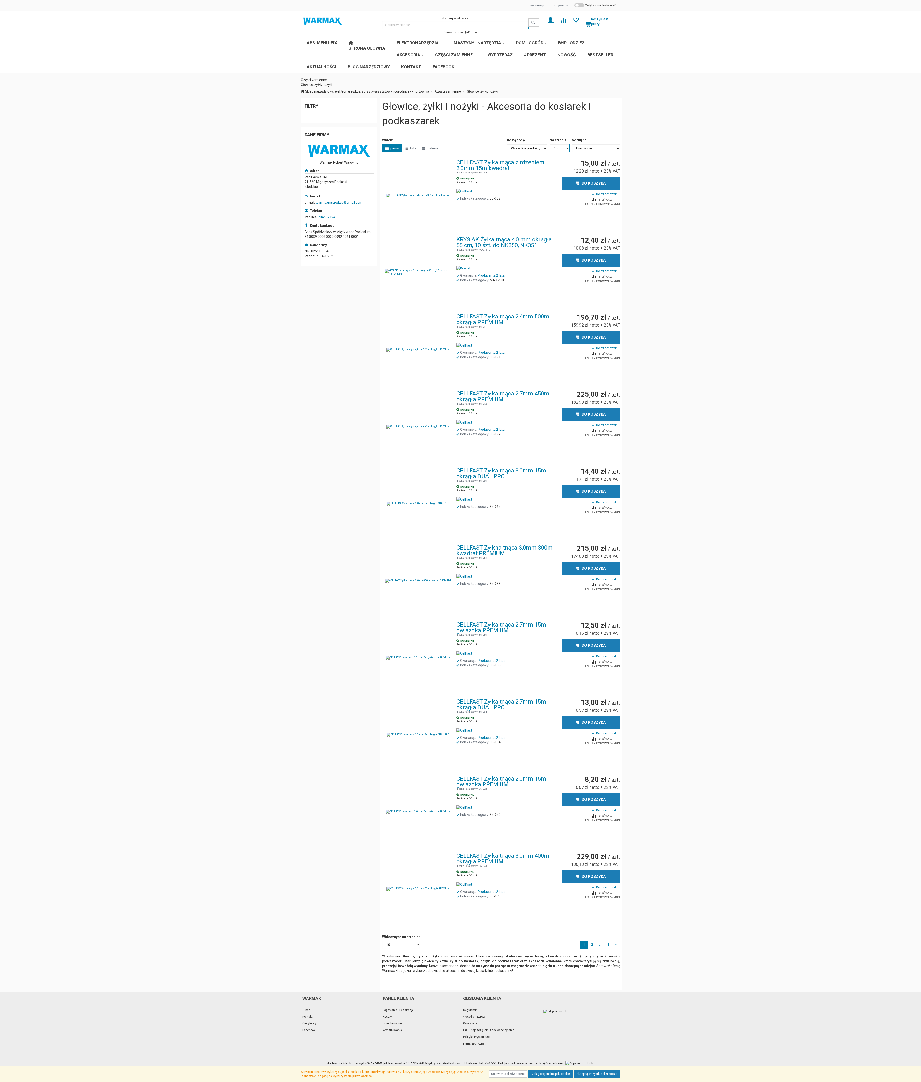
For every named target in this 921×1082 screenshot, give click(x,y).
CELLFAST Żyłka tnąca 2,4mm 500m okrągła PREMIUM (502, 319)
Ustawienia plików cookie (508, 1074)
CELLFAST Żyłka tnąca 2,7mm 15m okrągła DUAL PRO (501, 704)
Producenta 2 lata (491, 275)
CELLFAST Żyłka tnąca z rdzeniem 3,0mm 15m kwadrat (500, 165)
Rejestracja (537, 5)
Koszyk (387, 1016)
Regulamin (470, 1010)
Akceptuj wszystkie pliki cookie (596, 1074)
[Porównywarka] (563, 20)
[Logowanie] (550, 20)
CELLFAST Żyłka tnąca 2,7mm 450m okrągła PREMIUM (502, 396)
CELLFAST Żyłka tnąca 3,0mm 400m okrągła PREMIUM (502, 858)
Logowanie (561, 5)
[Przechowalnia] (576, 20)
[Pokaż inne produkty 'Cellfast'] (464, 191)
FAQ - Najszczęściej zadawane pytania (488, 1030)
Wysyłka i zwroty (474, 1016)
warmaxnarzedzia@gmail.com (339, 202)
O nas (306, 1010)
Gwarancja (470, 1023)
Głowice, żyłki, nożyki (482, 91)
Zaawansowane (453, 32)
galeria (432, 148)
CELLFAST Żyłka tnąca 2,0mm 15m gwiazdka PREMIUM (501, 781)
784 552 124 (493, 1063)
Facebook (308, 1030)
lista (412, 148)
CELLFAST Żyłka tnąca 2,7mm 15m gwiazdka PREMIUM (501, 627)
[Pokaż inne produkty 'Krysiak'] (463, 268)
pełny (394, 148)
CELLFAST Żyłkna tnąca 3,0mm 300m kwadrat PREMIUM (504, 550)
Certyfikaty (309, 1023)
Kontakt (307, 1016)
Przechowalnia (392, 1023)
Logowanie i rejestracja (398, 1010)
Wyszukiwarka (392, 1030)
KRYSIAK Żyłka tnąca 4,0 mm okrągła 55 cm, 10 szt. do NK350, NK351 (504, 242)
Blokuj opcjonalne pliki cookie (550, 1074)
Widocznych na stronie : (401, 937)
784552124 (326, 217)
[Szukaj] (533, 22)
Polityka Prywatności (476, 1037)
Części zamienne (448, 91)
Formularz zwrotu (474, 1044)
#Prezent (472, 32)
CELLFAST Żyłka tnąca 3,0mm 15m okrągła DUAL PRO (501, 473)
